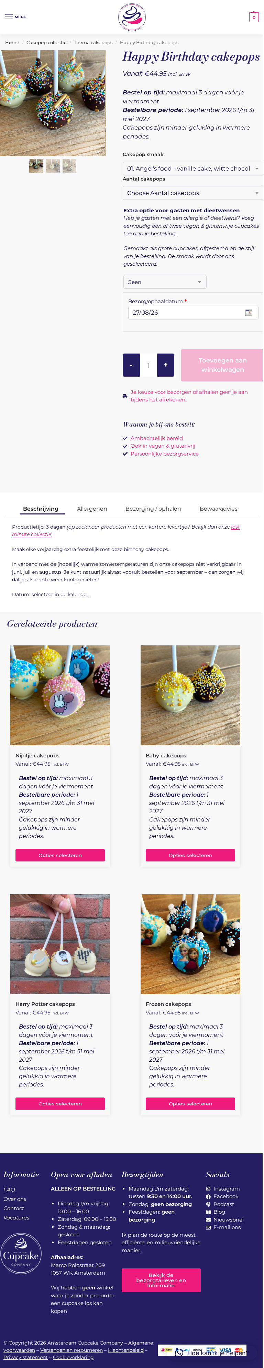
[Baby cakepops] (190, 695)
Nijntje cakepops (37, 755)
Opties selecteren (60, 855)
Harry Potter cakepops (45, 1004)
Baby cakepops (166, 755)
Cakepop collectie (46, 42)
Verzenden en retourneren (71, 1350)
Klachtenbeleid (126, 1350)
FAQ (9, 1189)
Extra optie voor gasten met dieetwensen (181, 210)
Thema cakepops (93, 42)
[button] (253, 17)
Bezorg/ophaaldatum (158, 301)
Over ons (14, 1199)
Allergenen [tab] (92, 508)
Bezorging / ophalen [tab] (153, 508)
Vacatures (16, 1217)
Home (12, 42)
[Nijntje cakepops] (60, 695)
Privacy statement (25, 1357)
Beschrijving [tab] (40, 508)
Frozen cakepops (168, 1004)
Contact (13, 1208)
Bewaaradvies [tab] (219, 508)
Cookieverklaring (73, 1357)
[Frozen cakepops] (190, 944)
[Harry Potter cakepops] (60, 944)
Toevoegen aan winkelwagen (223, 365)
